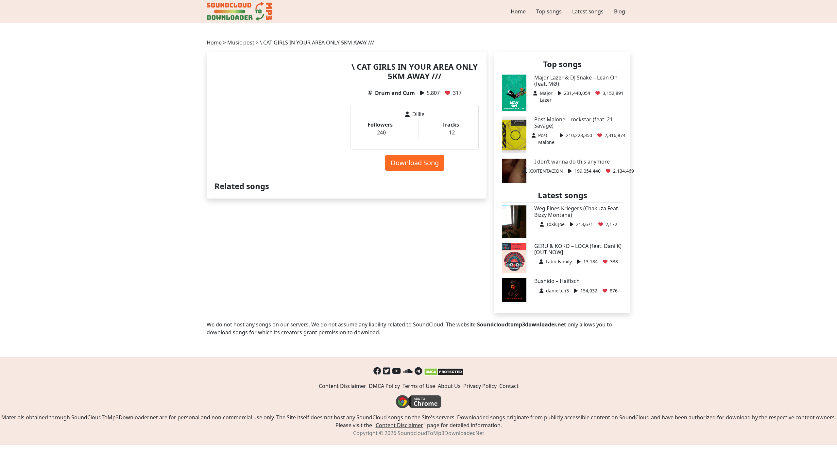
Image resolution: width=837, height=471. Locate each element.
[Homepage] (240, 11)
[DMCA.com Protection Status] (444, 370)
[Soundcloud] (408, 370)
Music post (240, 42)
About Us (449, 386)
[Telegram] (418, 370)
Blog (619, 11)
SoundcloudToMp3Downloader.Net (441, 433)
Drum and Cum (395, 92)
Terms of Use (418, 386)
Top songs (549, 11)
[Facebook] (377, 370)
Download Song (415, 162)
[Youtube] (396, 370)
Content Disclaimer (342, 386)
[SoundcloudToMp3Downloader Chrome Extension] (418, 401)
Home (518, 11)
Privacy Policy (480, 386)
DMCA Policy (384, 386)
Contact (509, 386)
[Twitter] (386, 370)
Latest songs (588, 11)
